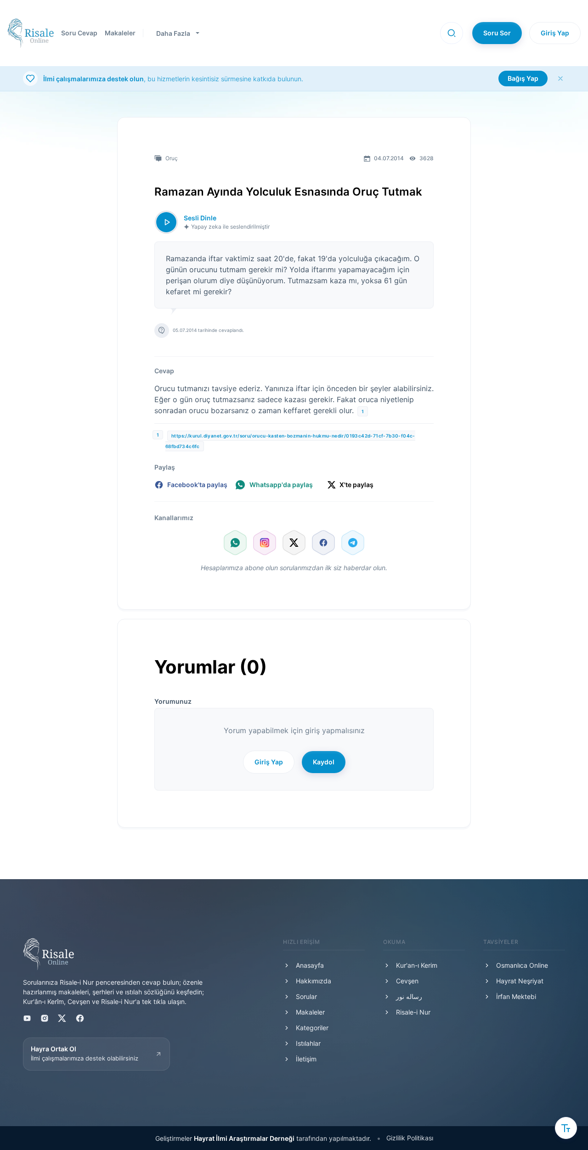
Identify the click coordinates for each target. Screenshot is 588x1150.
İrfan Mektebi (516, 996)
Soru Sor (497, 33)
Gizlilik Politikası (409, 1138)
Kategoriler (312, 1028)
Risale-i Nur (413, 1012)
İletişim (306, 1059)
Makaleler (120, 33)
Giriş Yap (555, 33)
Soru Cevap (79, 33)
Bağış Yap (523, 78)
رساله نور (409, 996)
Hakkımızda (313, 981)
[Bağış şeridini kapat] (560, 78)
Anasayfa (310, 965)
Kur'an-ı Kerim (416, 965)
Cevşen (407, 981)
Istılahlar (308, 1043)
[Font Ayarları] (566, 1128)
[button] (451, 33)
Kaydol (323, 762)
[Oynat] (166, 222)
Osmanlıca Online (522, 965)
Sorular (306, 996)
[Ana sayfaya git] (30, 33)
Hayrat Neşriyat (519, 981)
